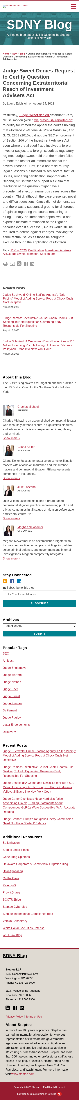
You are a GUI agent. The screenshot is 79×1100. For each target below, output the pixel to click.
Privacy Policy (14, 1016)
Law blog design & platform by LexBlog (37, 1094)
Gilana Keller (26, 446)
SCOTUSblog (12, 899)
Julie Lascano (26, 487)
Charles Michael (28, 406)
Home (6, 53)
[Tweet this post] (19, 263)
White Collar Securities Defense (23, 928)
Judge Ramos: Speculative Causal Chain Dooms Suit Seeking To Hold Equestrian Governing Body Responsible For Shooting (38, 322)
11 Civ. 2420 (18, 250)
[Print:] (5, 264)
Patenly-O (9, 885)
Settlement (10, 710)
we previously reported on (53, 120)
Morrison (32, 253)
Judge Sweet (17, 253)
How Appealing (13, 871)
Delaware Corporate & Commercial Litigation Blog (35, 864)
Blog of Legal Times (16, 849)
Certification (36, 250)
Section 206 (47, 253)
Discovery (9, 731)
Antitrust (8, 660)
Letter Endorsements (16, 724)
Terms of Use (34, 1016)
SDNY (39, 24)
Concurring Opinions (16, 856)
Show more (10, 438)
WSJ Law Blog (12, 935)
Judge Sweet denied (34, 115)
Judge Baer (10, 689)
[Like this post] (26, 263)
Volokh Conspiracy (15, 921)
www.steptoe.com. (23, 1074)
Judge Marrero (12, 674)
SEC (6, 653)
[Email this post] (12, 263)
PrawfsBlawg (11, 892)
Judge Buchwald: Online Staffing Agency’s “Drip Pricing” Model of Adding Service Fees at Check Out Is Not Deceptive (38, 298)
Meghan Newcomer (30, 527)
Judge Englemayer (15, 667)
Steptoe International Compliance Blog (28, 913)
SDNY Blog (18, 53)
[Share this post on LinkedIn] (32, 263)
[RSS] (5, 581)
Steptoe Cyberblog (15, 906)
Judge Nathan (12, 682)
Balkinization (11, 842)
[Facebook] (12, 581)
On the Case (11, 878)
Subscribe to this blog (20, 587)
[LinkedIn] (19, 581)
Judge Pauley (12, 717)
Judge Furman (12, 703)
